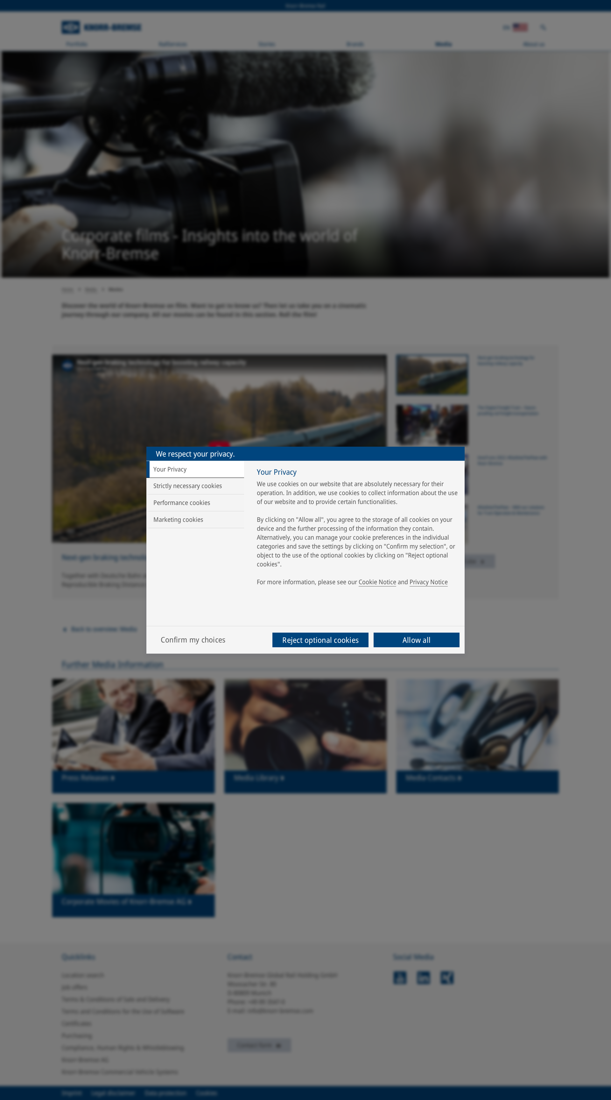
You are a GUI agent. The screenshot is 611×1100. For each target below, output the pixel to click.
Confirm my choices (193, 639)
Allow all (417, 640)
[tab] (195, 469)
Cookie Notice (377, 582)
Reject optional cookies (320, 640)
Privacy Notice (429, 582)
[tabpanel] (357, 528)
